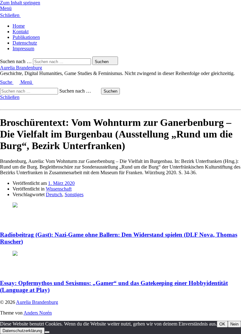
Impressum (23, 48)
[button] (120, 8)
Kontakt (21, 31)
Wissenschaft (59, 188)
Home (19, 26)
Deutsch (54, 194)
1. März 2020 (61, 183)
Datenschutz (25, 43)
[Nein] (47, 332)
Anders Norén (38, 312)
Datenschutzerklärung (22, 330)
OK (222, 324)
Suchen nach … (16, 61)
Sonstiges (74, 194)
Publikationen (26, 37)
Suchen (110, 91)
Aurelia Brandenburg (21, 67)
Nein (234, 324)
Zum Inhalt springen (20, 2)
